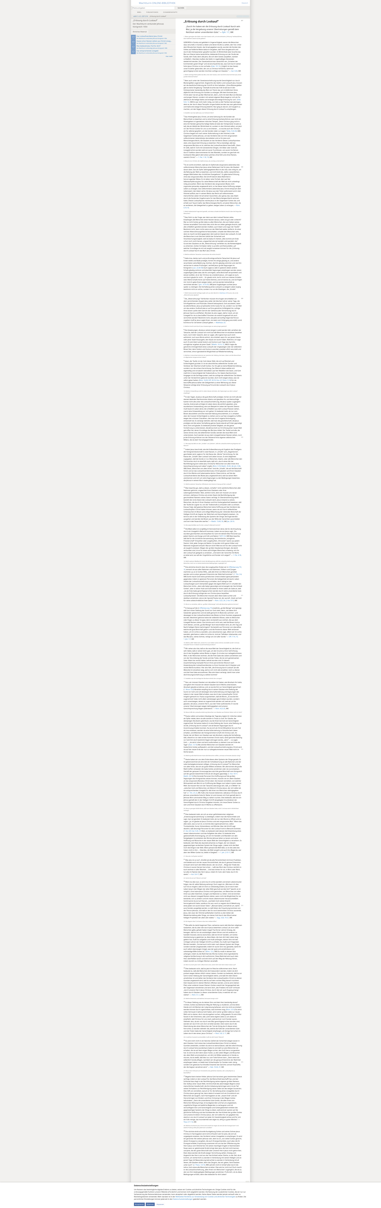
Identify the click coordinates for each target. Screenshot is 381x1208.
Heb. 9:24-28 (232, 131)
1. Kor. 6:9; (187, 831)
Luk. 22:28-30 (198, 268)
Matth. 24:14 (188, 776)
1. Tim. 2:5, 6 (192, 793)
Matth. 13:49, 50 (217, 521)
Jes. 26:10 (230, 521)
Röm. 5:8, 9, (220, 1033)
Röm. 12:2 (210, 951)
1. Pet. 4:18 (237, 555)
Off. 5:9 (223, 536)
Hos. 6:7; (219, 380)
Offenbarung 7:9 (206, 608)
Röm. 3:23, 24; (220, 600)
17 (225, 1033)
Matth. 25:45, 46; (227, 466)
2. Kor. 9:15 (229, 600)
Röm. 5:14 (226, 380)
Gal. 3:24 (234, 71)
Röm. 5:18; (217, 466)
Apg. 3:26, (220, 918)
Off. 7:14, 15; (233, 637)
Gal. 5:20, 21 (196, 831)
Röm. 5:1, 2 (196, 995)
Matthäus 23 (223, 293)
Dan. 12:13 (193, 745)
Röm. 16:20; (203, 380)
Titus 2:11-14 (188, 1122)
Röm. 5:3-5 (230, 1009)
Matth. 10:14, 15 (218, 344)
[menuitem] (248, 7)
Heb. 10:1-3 (216, 66)
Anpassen (160, 1204)
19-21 (226, 918)
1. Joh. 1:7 (187, 639)
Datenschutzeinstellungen (183, 1199)
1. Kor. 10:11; (233, 774)
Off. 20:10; (212, 380)
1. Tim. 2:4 (237, 574)
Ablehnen (150, 1204)
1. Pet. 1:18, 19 (203, 157)
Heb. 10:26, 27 (215, 1067)
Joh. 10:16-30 (204, 284)
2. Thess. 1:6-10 (199, 1165)
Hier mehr (169, 56)
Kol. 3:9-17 (195, 874)
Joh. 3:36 (237, 466)
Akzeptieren (139, 1204)
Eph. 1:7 (225, 32)
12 (188, 102)
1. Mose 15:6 (188, 689)
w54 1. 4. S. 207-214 (140, 16)
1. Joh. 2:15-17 (225, 852)
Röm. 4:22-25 (220, 708)
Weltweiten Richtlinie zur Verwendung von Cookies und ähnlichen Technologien (205, 1197)
